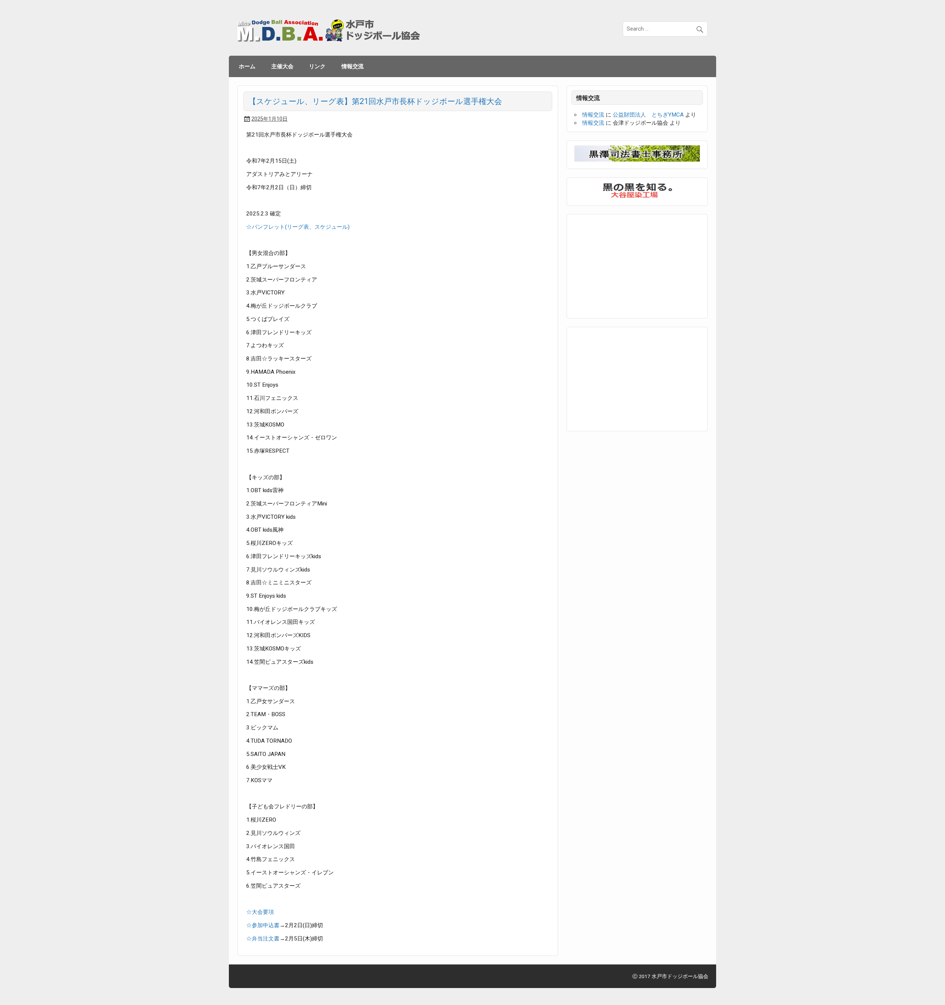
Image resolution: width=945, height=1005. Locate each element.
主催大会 (282, 66)
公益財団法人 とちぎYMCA (648, 114)
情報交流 (352, 66)
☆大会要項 (260, 912)
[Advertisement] (629, 265)
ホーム (247, 66)
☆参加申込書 (262, 925)
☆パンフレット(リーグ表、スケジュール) (298, 227)
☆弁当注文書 (262, 938)
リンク (317, 66)
